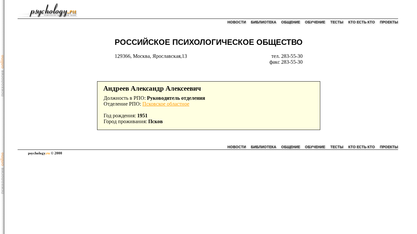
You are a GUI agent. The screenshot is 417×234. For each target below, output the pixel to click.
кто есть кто (361, 22)
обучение (315, 22)
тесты (336, 22)
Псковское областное (165, 104)
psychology (39, 153)
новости (236, 22)
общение (290, 22)
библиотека (263, 22)
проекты (389, 22)
